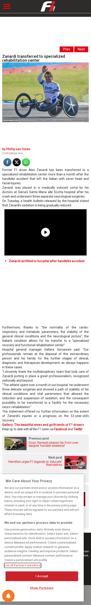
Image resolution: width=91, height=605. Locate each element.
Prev (66, 49)
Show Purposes (42, 588)
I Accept (42, 576)
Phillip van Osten (18, 149)
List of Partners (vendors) (22, 565)
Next (81, 49)
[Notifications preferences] (8, 596)
